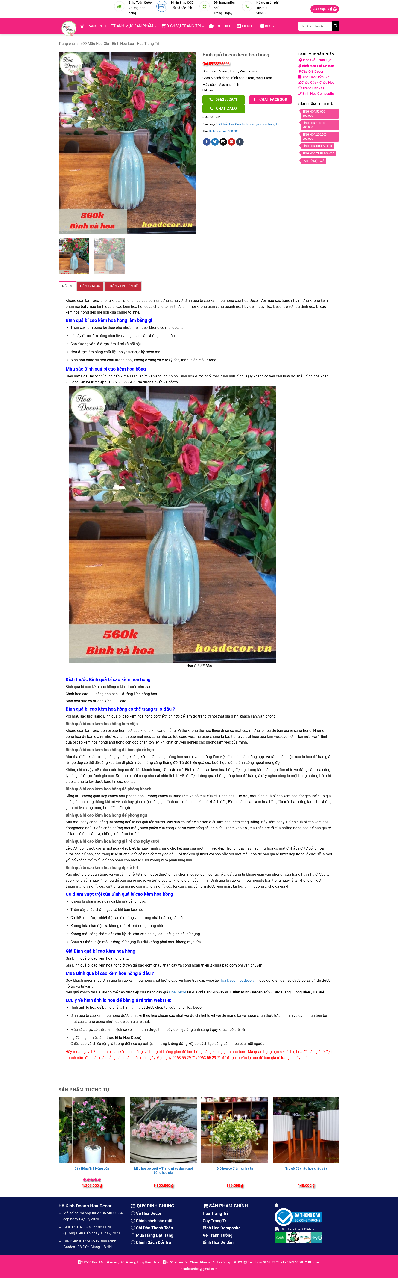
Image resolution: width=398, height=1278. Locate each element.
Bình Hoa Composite (318, 94)
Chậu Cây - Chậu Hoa (317, 82)
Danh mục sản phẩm (133, 26)
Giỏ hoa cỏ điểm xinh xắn (235, 1168)
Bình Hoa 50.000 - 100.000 (314, 113)
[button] (324, 9)
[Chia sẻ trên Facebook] (207, 142)
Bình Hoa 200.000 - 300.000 (315, 136)
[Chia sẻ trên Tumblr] (240, 142)
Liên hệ (248, 26)
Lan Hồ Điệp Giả (313, 161)
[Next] (187, 143)
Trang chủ (95, 26)
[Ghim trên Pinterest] (231, 142)
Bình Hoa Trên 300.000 (223, 131)
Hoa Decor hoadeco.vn (237, 980)
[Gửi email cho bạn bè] (223, 142)
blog (269, 26)
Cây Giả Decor (313, 71)
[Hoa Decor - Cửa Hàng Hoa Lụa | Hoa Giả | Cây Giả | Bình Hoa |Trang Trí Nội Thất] (70, 29)
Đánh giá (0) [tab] (90, 286)
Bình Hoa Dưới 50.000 (317, 146)
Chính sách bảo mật (154, 1220)
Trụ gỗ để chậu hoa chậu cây (306, 1168)
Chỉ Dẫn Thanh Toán (154, 1227)
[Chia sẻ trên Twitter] (215, 142)
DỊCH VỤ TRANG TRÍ (183, 26)
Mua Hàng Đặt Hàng (154, 1235)
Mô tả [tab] (67, 286)
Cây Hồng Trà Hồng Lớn (92, 1168)
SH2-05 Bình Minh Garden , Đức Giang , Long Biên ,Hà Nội (122, 1262)
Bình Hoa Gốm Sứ (315, 77)
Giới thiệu (222, 26)
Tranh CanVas (313, 88)
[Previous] (67, 143)
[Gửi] (335, 26)
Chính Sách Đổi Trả (153, 1242)
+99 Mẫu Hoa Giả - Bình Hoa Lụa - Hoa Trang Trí (120, 44)
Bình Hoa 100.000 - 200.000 (315, 125)
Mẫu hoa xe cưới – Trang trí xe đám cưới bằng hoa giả (163, 1170)
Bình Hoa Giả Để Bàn (318, 66)
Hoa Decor (177, 992)
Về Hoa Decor (148, 1213)
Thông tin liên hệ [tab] (123, 286)
